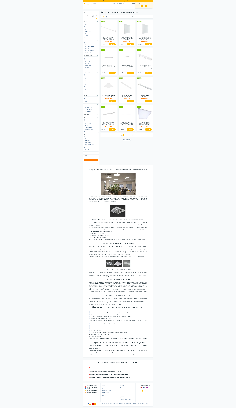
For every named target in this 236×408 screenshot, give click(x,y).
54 (85, 89)
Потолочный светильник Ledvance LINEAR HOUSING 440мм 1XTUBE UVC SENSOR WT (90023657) (126, 67)
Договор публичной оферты (126, 387)
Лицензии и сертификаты (125, 399)
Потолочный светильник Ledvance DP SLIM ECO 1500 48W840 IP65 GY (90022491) (126, 123)
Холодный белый (89, 129)
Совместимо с (87, 114)
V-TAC (86, 35)
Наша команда (105, 392)
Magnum (87, 29)
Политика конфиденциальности (125, 389)
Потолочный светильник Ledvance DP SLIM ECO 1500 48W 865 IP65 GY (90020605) (108, 67)
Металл (87, 44)
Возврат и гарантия (106, 390)
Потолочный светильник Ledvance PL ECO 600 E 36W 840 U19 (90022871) (127, 38)
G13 (86, 99)
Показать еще (127, 139)
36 (85, 84)
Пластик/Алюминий (89, 50)
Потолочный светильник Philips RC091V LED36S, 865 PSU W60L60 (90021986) (145, 123)
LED (86, 101)
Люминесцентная (89, 109)
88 (85, 91)
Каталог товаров (88, 7)
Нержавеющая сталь (89, 46)
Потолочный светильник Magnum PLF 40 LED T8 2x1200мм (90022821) (145, 95)
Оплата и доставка (106, 388)
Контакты (104, 387)
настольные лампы (134, 241)
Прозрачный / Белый (89, 144)
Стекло (86, 69)
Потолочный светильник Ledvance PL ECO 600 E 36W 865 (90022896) (145, 38)
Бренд (85, 21)
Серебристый (88, 123)
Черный (87, 131)
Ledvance (87, 27)
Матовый (87, 138)
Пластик (87, 48)
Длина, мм (86, 152)
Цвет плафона (87, 134)
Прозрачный (88, 142)
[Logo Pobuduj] (86, 4)
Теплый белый (88, 127)
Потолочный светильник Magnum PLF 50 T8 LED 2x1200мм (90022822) (126, 95)
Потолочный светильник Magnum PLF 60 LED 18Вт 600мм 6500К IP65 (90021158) (145, 67)
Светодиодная (88, 111)
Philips (86, 33)
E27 (86, 98)
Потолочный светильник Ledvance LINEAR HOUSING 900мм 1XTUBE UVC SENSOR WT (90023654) (108, 124)
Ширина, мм (86, 155)
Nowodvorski (88, 31)
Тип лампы (86, 104)
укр (142, 6)
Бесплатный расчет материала (106, 394)
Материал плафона (88, 55)
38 (85, 86)
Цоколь (85, 95)
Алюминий (87, 43)
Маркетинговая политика (126, 397)
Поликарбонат (88, 52)
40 (85, 87)
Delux (86, 24)
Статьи (104, 398)
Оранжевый (88, 121)
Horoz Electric (88, 26)
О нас (103, 385)
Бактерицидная (88, 107)
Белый (86, 120)
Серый (86, 125)
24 (85, 82)
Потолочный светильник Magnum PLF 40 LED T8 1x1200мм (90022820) (108, 38)
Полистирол (88, 67)
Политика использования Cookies (126, 392)
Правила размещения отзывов (125, 395)
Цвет (85, 117)
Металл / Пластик (89, 61)
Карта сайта (122, 385)
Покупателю (119, 3)
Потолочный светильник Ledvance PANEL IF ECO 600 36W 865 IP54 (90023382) (108, 95)
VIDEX (86, 37)
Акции (113, 3)
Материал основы (88, 40)
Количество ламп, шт (88, 72)
